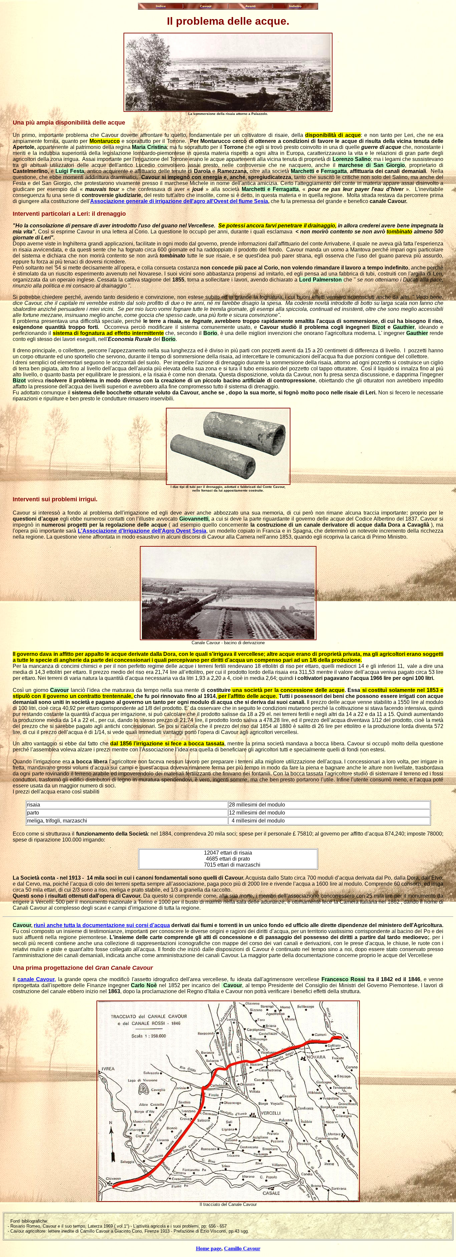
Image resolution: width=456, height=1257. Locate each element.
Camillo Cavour (242, 1248)
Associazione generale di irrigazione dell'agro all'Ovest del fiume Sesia (179, 201)
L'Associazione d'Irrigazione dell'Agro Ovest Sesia (142, 531)
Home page (208, 1248)
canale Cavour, (36, 979)
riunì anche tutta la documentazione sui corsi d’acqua (102, 925)
